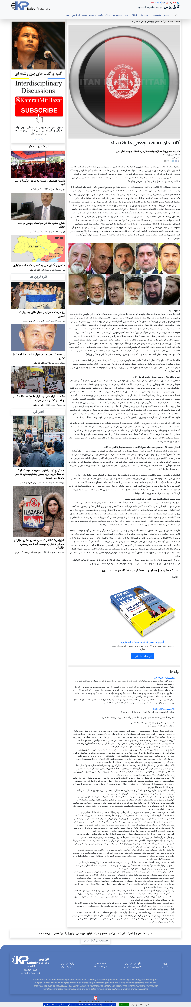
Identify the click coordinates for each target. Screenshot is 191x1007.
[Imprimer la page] (171, 161)
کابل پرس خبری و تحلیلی (33, 320)
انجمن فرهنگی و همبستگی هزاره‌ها (27, 552)
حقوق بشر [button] (156, 15)
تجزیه (84, 15)
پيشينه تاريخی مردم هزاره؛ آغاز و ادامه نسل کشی (38, 356)
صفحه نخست (174, 21)
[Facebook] (176, 161)
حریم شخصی (100, 963)
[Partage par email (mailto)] (178, 161)
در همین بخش (38, 146)
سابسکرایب (38, 138)
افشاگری (133, 15)
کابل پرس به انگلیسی (133, 966)
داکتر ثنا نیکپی (36, 189)
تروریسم (92, 15)
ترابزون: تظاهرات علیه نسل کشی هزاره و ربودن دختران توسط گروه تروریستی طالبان (39, 544)
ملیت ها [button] (144, 15)
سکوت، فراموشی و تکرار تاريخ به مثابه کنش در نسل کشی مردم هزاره (38, 398)
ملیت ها (147, 933)
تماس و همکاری (68, 966)
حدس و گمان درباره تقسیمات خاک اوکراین (39, 265)
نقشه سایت (165, 966)
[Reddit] (168, 161)
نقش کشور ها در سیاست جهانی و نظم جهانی (41, 225)
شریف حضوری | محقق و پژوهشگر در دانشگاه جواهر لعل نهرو (148, 151)
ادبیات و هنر (117, 15)
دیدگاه (107, 15)
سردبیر (166, 15)
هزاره (138, 933)
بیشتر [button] (67, 15)
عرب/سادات (45, 933)
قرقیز (89, 933)
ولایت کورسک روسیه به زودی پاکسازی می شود (39, 182)
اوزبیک (121, 933)
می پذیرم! (124, 1004)
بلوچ (71, 933)
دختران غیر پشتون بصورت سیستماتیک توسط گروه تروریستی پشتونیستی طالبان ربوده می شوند (39, 474)
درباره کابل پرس (68, 963)
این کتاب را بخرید (142, 656)
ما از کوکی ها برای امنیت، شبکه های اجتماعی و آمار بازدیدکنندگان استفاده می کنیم (79, 1004)
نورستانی (80, 933)
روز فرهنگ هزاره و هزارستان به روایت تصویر (42, 314)
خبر (126, 15)
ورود (165, 963)
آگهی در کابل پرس (133, 963)
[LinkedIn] (173, 161)
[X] (165, 161)
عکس (100, 15)
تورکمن (112, 933)
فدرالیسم (76, 15)
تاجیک (130, 933)
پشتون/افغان (60, 933)
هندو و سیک (100, 933)
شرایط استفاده (100, 966)
